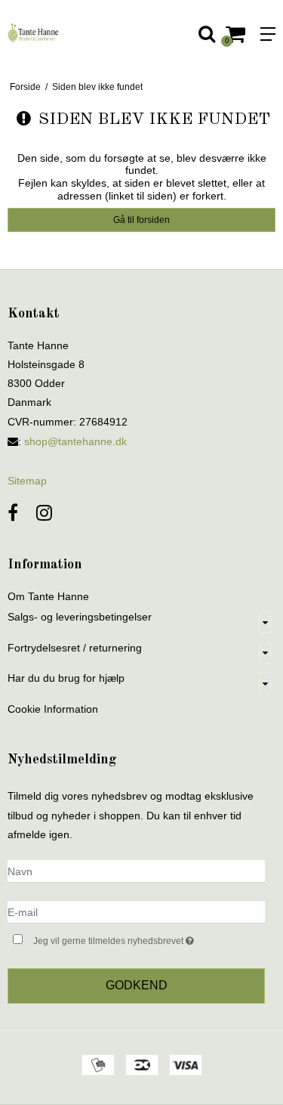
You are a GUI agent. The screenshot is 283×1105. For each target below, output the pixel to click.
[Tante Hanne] (71, 34)
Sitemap (27, 481)
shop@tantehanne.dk (75, 441)
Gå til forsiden (141, 220)
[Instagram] (44, 513)
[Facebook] (13, 513)
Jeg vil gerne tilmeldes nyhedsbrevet (130, 937)
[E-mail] (136, 911)
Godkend (137, 985)
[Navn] (136, 871)
